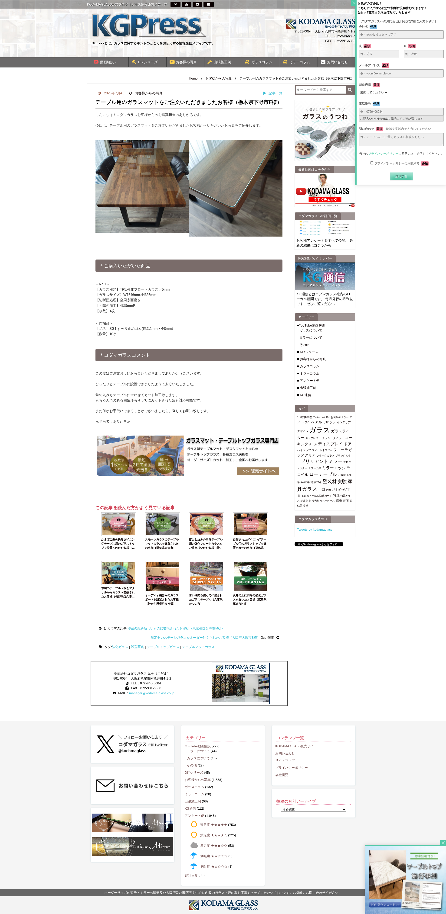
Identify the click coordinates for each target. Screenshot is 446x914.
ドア (348, 444)
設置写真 (137, 647)
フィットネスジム (322, 450)
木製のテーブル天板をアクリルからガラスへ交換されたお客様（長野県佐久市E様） (118, 593)
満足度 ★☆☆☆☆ (213, 866)
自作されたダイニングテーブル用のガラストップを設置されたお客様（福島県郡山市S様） (249, 544)
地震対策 (316, 482)
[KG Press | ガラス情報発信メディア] (149, 25)
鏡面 (346, 500)
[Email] (208, 4)
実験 (342, 481)
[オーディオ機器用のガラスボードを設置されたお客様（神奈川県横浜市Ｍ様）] (162, 576)
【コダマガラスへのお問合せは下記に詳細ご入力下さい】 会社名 (401, 23)
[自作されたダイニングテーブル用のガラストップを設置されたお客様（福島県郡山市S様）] (250, 524)
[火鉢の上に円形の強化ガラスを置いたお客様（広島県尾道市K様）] (250, 576)
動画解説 (107, 62)
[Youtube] (186, 4)
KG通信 (190, 808)
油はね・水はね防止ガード (317, 495)
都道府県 (369, 85)
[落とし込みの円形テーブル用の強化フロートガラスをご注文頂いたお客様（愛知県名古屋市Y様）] (206, 524)
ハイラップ (304, 450)
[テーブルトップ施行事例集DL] (405, 879)
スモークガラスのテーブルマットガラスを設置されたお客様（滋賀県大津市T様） (162, 544)
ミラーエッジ (334, 468)
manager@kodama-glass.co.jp (151, 693)
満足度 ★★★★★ (213, 825)
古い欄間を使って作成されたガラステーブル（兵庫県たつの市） (206, 599)
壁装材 (330, 481)
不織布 (342, 475)
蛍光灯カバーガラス (323, 500)
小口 (321, 489)
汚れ (328, 489)
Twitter (317, 417)
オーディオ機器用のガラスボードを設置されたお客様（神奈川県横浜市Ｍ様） (162, 599)
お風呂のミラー (340, 417)
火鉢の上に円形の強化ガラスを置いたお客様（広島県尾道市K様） (249, 599)
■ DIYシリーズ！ (309, 352)
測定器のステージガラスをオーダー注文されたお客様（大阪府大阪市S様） (206, 637)
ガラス (319, 430)
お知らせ (191, 875)
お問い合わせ (337, 62)
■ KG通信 (304, 395)
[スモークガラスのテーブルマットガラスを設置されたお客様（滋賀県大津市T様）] (162, 524)
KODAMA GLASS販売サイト (296, 746)
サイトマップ (285, 760)
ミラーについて (310, 337)
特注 (336, 495)
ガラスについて (310, 330)
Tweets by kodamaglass (314, 529)
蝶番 (339, 500)
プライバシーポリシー (291, 768)
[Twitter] (175, 4)
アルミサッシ (325, 422)
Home (193, 78)
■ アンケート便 (308, 380)
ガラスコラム (261, 62)
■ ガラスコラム (308, 366)
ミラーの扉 (314, 468)
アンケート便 (194, 816)
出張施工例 (222, 62)
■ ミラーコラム (308, 373)
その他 (304, 344)
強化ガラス (120, 647)
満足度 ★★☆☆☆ (213, 856)
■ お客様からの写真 (311, 359)
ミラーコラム (299, 62)
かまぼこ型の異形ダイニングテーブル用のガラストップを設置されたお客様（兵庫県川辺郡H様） (118, 544)
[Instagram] (197, 4)
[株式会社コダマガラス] (223, 905)
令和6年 (305, 482)
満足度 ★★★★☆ (213, 835)
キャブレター (313, 438)
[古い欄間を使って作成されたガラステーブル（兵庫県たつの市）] (206, 576)
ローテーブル (323, 474)
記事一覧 (275, 93)
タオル (313, 444)
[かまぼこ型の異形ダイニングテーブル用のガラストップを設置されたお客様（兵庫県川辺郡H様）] (118, 524)
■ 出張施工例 (306, 388)
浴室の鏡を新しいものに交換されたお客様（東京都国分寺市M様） (176, 628)
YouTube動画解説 (198, 746)
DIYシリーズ (148, 62)
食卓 (305, 505)
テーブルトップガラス (163, 647)
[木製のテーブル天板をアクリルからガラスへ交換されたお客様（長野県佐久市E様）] (118, 573)
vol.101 (326, 417)
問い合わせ (395, 129)
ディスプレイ (330, 443)
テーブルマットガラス (198, 647)
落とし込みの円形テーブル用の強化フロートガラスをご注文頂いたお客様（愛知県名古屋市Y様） (206, 544)
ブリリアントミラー (321, 461)
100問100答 (304, 417)
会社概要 (281, 775)
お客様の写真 (186, 62)
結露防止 (306, 500)
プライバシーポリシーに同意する (401, 163)
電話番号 (369, 103)
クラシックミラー (333, 438)
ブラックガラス (325, 455)
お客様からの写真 (219, 78)
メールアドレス (373, 65)
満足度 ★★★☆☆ (213, 845)
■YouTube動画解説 (311, 325)
